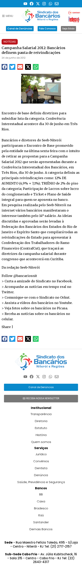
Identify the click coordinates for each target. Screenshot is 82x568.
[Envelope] (57, 3)
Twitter (8, 292)
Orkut (64, 297)
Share (6, 327)
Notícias (10, 42)
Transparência (41, 414)
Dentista (41, 468)
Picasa (62, 308)
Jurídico (41, 454)
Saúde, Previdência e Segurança (41, 482)
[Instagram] (44, 3)
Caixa (41, 501)
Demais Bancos (41, 529)
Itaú (41, 515)
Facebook (64, 281)
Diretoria (41, 421)
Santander (41, 522)
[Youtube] (25, 3)
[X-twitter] (38, 3)
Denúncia (41, 475)
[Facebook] (31, 3)
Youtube (65, 303)
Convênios (41, 461)
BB (41, 494)
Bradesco (41, 508)
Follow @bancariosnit (19, 276)
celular (7, 319)
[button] (4, 67)
